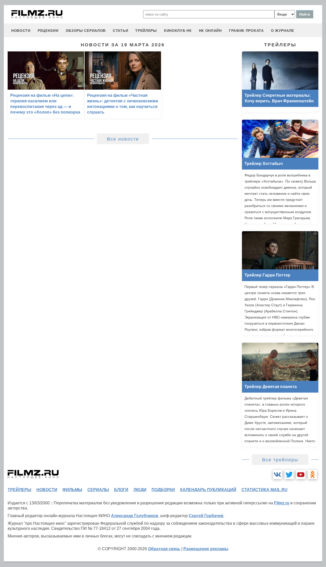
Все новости (123, 139)
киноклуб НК (178, 31)
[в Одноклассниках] (312, 474)
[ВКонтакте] (277, 474)
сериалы (98, 490)
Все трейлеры (280, 459)
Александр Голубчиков (134, 516)
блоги (121, 490)
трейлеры (146, 31)
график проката (246, 31)
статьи (120, 31)
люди (139, 490)
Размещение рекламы (205, 549)
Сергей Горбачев (206, 516)
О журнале (282, 31)
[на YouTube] (300, 474)
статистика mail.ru (264, 490)
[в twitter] (289, 474)
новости (21, 31)
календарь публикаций (208, 490)
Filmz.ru (281, 503)
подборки (163, 490)
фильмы (72, 490)
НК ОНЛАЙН (210, 31)
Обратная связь (164, 549)
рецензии (48, 31)
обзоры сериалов (86, 31)
